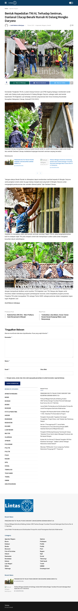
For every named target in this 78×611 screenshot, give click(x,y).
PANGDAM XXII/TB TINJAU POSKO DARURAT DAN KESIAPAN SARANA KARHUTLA (24, 161)
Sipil (6, 462)
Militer (7, 433)
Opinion (7, 440)
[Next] (40, 173)
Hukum (7, 415)
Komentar (8, 337)
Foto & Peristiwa (11, 412)
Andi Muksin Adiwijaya (17, 25)
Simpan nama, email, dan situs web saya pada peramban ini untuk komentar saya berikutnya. (36, 378)
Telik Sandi (9, 473)
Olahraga (8, 437)
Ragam (7, 459)
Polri (7, 455)
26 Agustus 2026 (19, 165)
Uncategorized (10, 484)
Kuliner (7, 426)
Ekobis (7, 404)
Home (6, 8)
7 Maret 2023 (30, 25)
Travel (7, 477)
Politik (7, 448)
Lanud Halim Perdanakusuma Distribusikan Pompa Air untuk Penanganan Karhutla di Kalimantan (34, 529)
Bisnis (7, 397)
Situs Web (43, 369)
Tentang (7, 605)
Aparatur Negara (13, 8)
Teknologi (8, 469)
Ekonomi (8, 408)
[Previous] (37, 173)
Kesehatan (8, 422)
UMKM (7, 480)
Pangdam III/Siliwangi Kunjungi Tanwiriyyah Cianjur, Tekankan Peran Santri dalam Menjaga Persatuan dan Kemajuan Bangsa (56, 434)
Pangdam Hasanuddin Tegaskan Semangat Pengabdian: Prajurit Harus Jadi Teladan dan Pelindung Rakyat (56, 419)
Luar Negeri (9, 430)
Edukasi (7, 401)
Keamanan (8, 419)
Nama (7, 361)
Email (7, 369)
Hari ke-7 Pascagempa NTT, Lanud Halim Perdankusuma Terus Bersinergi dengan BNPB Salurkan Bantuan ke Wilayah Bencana (54, 426)
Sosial (49, 25)
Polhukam (8, 444)
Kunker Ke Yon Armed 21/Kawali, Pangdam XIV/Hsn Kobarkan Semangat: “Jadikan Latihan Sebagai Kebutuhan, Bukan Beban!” (55, 442)
